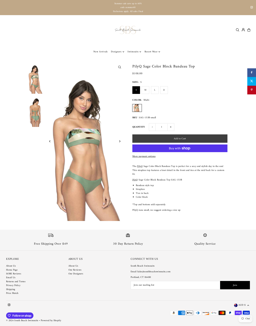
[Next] (120, 141)
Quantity (138, 127)
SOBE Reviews (13, 274)
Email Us (10, 277)
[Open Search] (237, 29)
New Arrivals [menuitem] (100, 52)
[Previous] (50, 141)
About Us (11, 266)
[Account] (243, 29)
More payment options (144, 156)
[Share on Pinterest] (251, 90)
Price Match (12, 293)
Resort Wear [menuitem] (151, 52)
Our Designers (75, 274)
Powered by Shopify (51, 320)
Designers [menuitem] (116, 52)
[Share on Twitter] (251, 81)
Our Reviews (75, 270)
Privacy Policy (13, 285)
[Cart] (248, 29)
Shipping (10, 289)
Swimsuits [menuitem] (132, 52)
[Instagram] (251, 8)
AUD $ (242, 305)
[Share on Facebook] (251, 72)
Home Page (12, 270)
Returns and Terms (15, 281)
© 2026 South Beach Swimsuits (22, 320)
